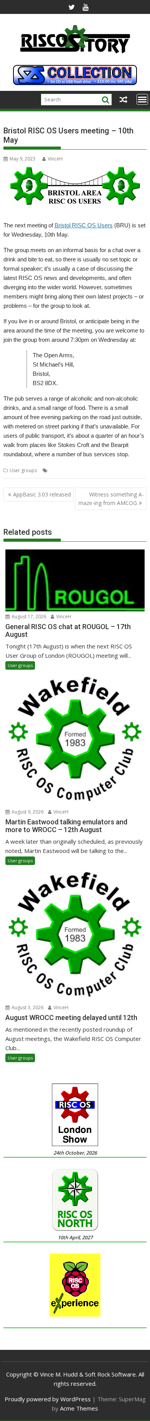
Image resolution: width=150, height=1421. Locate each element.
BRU (71, 470)
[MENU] (142, 99)
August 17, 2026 (28, 616)
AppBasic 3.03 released (42, 494)
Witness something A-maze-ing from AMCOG (111, 499)
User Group (112, 470)
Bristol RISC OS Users (84, 225)
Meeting (88, 470)
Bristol (57, 470)
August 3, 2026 (26, 1007)
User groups (23, 470)
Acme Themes (79, 1408)
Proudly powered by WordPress (48, 1399)
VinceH (55, 158)
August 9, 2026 (26, 812)
